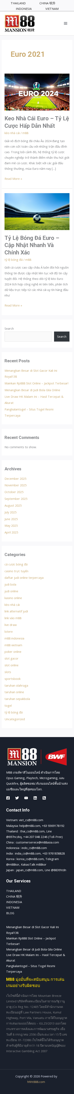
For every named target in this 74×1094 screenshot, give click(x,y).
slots (8, 672)
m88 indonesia (14, 638)
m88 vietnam (13, 645)
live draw (11, 625)
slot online (11, 665)
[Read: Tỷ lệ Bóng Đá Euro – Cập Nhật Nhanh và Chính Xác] (37, 211)
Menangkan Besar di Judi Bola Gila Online (32, 390)
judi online (11, 591)
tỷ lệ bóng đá (14, 260)
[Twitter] (17, 798)
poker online (13, 652)
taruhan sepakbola (17, 699)
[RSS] (44, 798)
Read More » (13, 178)
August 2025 (13, 505)
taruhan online (14, 692)
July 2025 (10, 512)
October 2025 (14, 492)
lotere (9, 631)
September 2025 (16, 499)
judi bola (10, 584)
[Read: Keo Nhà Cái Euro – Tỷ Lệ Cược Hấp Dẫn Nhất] (37, 92)
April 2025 (11, 532)
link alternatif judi (16, 611)
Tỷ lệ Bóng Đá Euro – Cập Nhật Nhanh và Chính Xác (32, 245)
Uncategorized (15, 719)
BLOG (10, 913)
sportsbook (13, 679)
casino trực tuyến (16, 571)
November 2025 (16, 485)
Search (9, 328)
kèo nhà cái (12, 133)
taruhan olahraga (16, 685)
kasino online (13, 598)
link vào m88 (13, 618)
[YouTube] (26, 798)
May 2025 (11, 525)
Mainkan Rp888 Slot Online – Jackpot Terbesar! (36, 383)
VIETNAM (12, 907)
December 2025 (15, 478)
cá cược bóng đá (16, 564)
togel (8, 705)
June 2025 (11, 519)
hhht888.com (36, 1082)
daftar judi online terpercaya (24, 577)
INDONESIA (14, 902)
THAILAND (13, 891)
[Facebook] (8, 798)
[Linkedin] (35, 798)
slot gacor (11, 658)
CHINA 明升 (14, 896)
